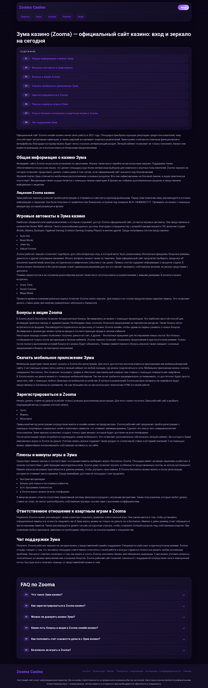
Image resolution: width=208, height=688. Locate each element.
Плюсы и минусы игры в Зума (50, 104)
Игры (39, 16)
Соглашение (151, 671)
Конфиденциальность (170, 671)
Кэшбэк (52, 16)
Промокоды (99, 671)
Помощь (187, 671)
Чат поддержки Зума (44, 122)
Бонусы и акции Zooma (46, 76)
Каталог (87, 671)
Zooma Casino (32, 7)
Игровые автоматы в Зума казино (52, 67)
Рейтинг (67, 16)
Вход (183, 7)
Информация (136, 671)
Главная (25, 16)
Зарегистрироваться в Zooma (50, 95)
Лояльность (122, 671)
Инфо (81, 16)
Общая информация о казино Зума (52, 58)
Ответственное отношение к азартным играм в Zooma (65, 113)
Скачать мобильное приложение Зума (55, 85)
